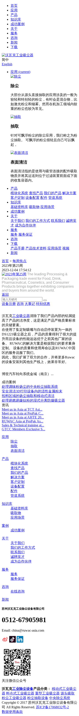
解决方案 (69, 193)
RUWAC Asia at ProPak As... (22, 421)
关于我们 (18, 221)
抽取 (14, 446)
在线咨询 (18, 591)
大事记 (30, 304)
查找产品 (36, 193)
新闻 (14, 42)
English (7, 64)
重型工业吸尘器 (47, 693)
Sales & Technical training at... (23, 425)
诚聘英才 (18, 557)
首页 (14, 5)
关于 (14, 28)
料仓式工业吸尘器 (20, 693)
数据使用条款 (12, 712)
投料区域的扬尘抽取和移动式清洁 (28, 396)
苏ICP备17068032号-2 (52, 707)
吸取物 (34, 207)
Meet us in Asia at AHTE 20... (23, 417)
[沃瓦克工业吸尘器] (17, 55)
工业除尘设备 (22, 689)
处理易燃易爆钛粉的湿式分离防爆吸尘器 (33, 400)
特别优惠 (43, 304)
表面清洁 (18, 450)
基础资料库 (19, 207)
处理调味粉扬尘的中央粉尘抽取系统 (30, 386)
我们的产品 (52, 193)
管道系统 (55, 197)
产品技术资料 (36, 248)
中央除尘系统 (59, 698)
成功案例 (18, 24)
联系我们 (58, 221)
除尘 (14, 441)
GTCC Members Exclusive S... (23, 429)
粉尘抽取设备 (37, 698)
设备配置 (32, 197)
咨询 (14, 38)
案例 (5, 525)
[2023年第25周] (14, 274)
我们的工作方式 (37, 221)
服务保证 (25, 234)
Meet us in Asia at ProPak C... (22, 413)
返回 (5, 294)
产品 (14, 15)
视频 (65, 248)
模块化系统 (19, 193)
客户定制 (18, 197)
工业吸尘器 (21, 316)
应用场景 (47, 207)
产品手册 (18, 248)
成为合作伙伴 (25, 225)
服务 (14, 33)
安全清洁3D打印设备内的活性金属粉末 (32, 391)
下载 (14, 47)
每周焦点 (20, 261)
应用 (14, 10)
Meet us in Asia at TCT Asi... (22, 409)
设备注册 (9, 304)
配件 (43, 197)
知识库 (16, 19)
